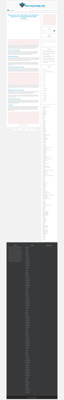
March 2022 (27, 335)
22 (52, 41)
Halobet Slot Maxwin (45, 227)
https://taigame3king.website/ (47, 198)
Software (41, 10)
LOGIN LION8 (44, 204)
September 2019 (28, 375)
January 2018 (27, 390)
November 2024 (28, 282)
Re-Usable (44, 85)
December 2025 (28, 260)
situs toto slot (44, 220)
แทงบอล (44, 110)
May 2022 (27, 332)
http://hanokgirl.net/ (45, 173)
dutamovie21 (44, 181)
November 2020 (28, 362)
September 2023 (28, 305)
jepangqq (44, 189)
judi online (44, 154)
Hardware (37, 10)
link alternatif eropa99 (46, 163)
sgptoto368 (44, 202)
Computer (44, 73)
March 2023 (27, 315)
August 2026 (27, 247)
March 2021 (27, 355)
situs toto (44, 216)
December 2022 (28, 320)
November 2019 (28, 372)
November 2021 (28, 342)
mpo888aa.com (45, 139)
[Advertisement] (23, 42)
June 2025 (27, 270)
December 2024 (28, 280)
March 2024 (27, 295)
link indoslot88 (45, 156)
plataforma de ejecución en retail (47, 157)
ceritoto (44, 200)
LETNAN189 (44, 232)
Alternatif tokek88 (45, 225)
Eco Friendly (44, 75)
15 (52, 40)
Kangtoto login (45, 128)
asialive (44, 168)
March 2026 (27, 255)
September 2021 (28, 345)
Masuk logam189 (45, 226)
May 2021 (27, 352)
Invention (44, 10)
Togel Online (44, 141)
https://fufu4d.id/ (45, 191)
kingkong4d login (45, 192)
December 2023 (28, 300)
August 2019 (27, 377)
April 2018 (27, 385)
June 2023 (27, 310)
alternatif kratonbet (45, 233)
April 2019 (27, 380)
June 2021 (27, 350)
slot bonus (44, 126)
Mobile (47, 10)
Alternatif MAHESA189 (46, 213)
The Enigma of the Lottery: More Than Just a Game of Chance (33, 129)
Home (30, 10)
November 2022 (28, 322)
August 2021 (27, 347)
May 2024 (27, 292)
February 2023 (27, 317)
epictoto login (44, 142)
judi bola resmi (45, 197)
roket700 (44, 237)
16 (54, 40)
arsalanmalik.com (45, 214)
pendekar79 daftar (45, 215)
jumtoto (44, 176)
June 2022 (27, 330)
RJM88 (44, 228)
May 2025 (27, 272)
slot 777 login (44, 146)
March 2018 (27, 387)
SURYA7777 (44, 180)
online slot (44, 140)
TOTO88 (44, 122)
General (54, 10)
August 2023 (27, 307)
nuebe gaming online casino (46, 167)
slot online (44, 107)
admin (27, 19)
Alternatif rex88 (45, 221)
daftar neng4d (45, 131)
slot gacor (44, 116)
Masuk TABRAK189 (45, 212)
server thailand (45, 134)
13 (48, 40)
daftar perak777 (45, 150)
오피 (43, 199)
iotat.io (44, 238)
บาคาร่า (44, 109)
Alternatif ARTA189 (45, 211)
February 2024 (27, 297)
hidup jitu (44, 178)
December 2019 (28, 370)
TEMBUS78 (44, 209)
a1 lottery (44, 68)
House (43, 117)
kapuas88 (44, 108)
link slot (44, 222)
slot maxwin (44, 185)
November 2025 (28, 262)
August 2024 (27, 287)
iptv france (44, 169)
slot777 (44, 164)
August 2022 (27, 327)
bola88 (44, 161)
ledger (43, 210)
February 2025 (27, 277)
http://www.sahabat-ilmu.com (47, 205)
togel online (44, 234)
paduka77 (44, 236)
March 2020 (27, 365)
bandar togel (44, 239)
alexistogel (44, 187)
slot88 (43, 224)
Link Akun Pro (44, 114)
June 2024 (27, 290)
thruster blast (44, 165)
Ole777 (44, 115)
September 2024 (28, 285)
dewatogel (44, 145)
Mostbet (44, 201)
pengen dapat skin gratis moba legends (48, 175)
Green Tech (33, 10)
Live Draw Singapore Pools (46, 106)
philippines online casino (46, 166)
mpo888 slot (44, 155)
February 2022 (27, 337)
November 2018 (28, 382)
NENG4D (44, 132)
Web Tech (50, 10)
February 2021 (27, 357)
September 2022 (28, 325)
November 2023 (28, 302)
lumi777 (44, 143)
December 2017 (28, 392)
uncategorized (45, 90)
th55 (43, 179)
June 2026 (27, 250)
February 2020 (27, 367)
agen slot (44, 223)
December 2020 (28, 360)
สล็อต (43, 235)
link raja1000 (44, 151)
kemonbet (44, 127)
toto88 (44, 129)
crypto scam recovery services (47, 193)
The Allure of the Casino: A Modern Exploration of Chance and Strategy (13, 129)
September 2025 (28, 265)
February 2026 (27, 257)
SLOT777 (44, 174)
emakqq (44, 188)
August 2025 (27, 267)
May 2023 (27, 312)
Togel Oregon (44, 121)
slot (43, 119)
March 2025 (27, 275)
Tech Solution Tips (45, 88)
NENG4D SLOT (45, 130)
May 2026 (27, 252)
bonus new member (45, 138)
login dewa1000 (45, 152)
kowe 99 (44, 190)
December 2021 (28, 340)
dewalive (44, 162)
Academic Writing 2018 (46, 70)
